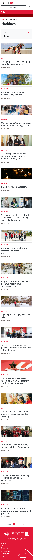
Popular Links (13, 7)
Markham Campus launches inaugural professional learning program (16, 511)
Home (2, 19)
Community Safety (5, 551)
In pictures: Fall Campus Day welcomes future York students (16, 445)
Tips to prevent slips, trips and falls (15, 315)
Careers (3, 556)
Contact (3, 545)
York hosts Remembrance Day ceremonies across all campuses (15, 478)
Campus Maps (4, 548)
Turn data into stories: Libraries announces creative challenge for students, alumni (16, 217)
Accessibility (4, 555)
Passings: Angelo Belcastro (14, 186)
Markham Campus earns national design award (12, 93)
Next (24, 524)
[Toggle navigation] (3, 15)
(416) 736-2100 (5, 547)
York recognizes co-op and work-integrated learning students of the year (13, 156)
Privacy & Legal (5, 553)
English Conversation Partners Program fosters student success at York (15, 284)
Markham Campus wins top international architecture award (14, 250)
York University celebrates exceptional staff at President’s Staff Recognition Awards (16, 381)
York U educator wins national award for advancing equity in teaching (15, 414)
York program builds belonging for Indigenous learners (15, 62)
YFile (3, 12)
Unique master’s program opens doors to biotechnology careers (16, 124)
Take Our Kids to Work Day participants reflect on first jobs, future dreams (16, 347)
